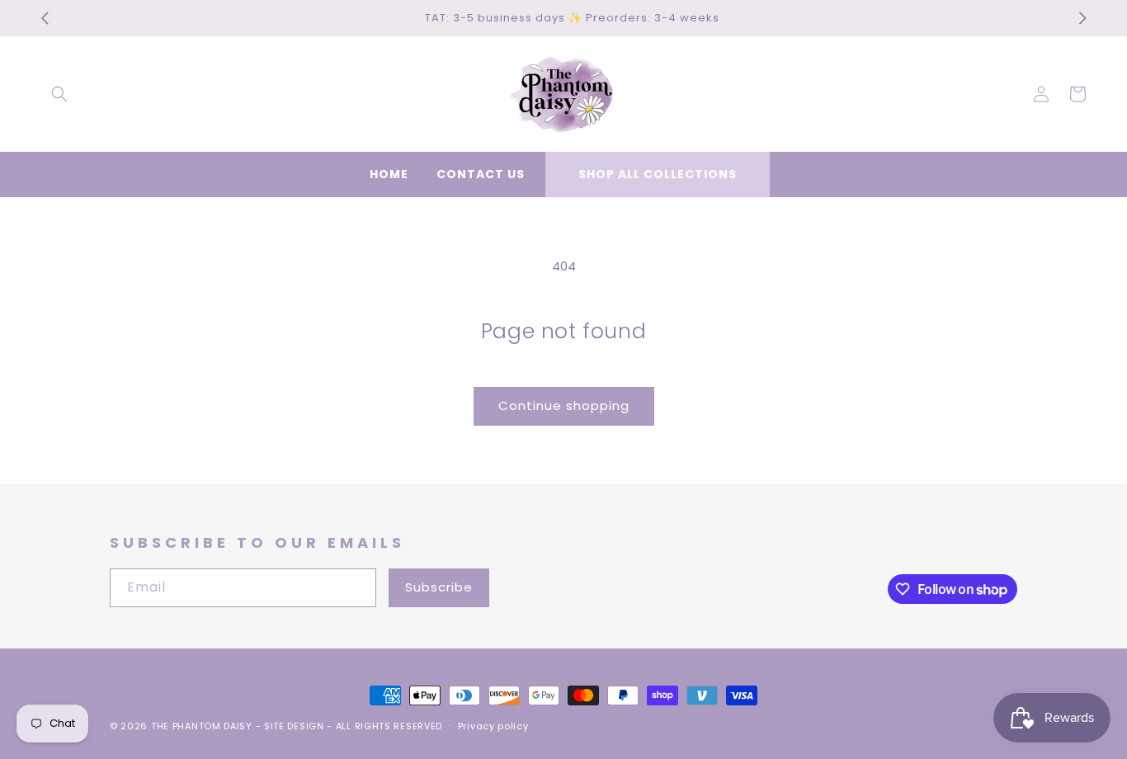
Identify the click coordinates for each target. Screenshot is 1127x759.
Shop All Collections (657, 174)
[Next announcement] (1082, 18)
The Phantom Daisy (201, 726)
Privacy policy (493, 726)
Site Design (294, 726)
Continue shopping (564, 405)
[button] (59, 94)
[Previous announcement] (44, 18)
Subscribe (439, 587)
